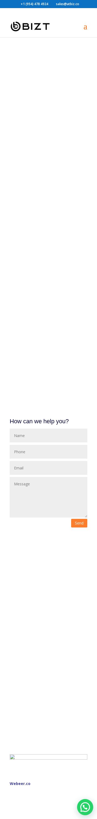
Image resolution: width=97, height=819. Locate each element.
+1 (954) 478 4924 (34, 4)
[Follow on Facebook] (14, 791)
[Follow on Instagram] (24, 791)
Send (79, 523)
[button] (85, 807)
